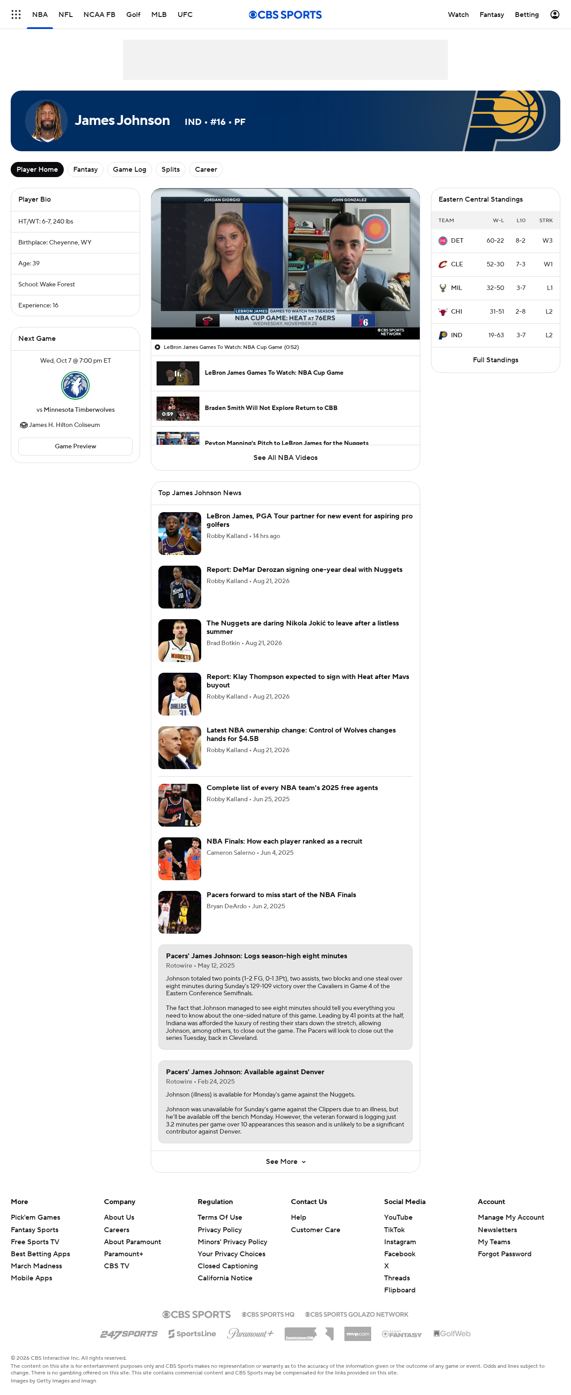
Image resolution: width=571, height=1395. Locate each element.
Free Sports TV (35, 1242)
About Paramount (132, 1242)
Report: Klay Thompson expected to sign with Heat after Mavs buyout (308, 681)
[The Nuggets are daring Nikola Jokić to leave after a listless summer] (179, 640)
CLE (457, 265)
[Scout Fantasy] (402, 1333)
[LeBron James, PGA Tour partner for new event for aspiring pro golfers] (179, 533)
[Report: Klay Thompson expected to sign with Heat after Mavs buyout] (179, 694)
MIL (456, 288)
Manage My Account (511, 1217)
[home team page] (75, 385)
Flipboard (400, 1290)
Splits (170, 169)
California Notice (225, 1269)
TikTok (394, 1229)
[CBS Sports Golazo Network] (357, 1313)
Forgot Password (505, 1254)
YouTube (398, 1217)
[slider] (285, 313)
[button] (16, 14)
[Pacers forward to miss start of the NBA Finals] (179, 912)
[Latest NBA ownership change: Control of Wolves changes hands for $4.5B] (179, 747)
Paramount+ (123, 1254)
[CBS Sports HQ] (268, 1313)
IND (457, 335)
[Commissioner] (309, 1330)
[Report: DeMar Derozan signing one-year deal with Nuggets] (179, 587)
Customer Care (315, 1229)
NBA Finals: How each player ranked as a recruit (284, 841)
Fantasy (85, 169)
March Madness (36, 1266)
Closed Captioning (228, 1257)
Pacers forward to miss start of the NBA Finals (281, 894)
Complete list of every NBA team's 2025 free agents (292, 787)
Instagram (400, 1242)
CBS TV (116, 1266)
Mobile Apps (31, 1278)
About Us (119, 1217)
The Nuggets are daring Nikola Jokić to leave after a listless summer (303, 627)
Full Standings (495, 360)
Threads (397, 1278)
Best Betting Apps (40, 1254)
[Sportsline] (192, 1332)
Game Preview (75, 447)
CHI (456, 312)
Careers (116, 1229)
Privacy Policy (220, 1229)
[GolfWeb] (452, 1333)
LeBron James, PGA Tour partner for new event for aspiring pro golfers (310, 520)
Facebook (399, 1254)
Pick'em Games (35, 1217)
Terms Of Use (220, 1217)
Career (206, 169)
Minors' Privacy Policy (232, 1242)
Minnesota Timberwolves (79, 410)
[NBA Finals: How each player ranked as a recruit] (179, 858)
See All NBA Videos (285, 457)
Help (298, 1217)
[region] (285, 263)
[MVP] (357, 1330)
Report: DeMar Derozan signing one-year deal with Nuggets (304, 569)
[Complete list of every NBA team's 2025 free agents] (179, 805)
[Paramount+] (250, 1331)
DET (457, 241)
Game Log (129, 169)
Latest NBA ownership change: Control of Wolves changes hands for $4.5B (301, 734)
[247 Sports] (129, 1332)
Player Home (37, 169)
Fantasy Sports (34, 1229)
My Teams (494, 1242)
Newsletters (497, 1229)
